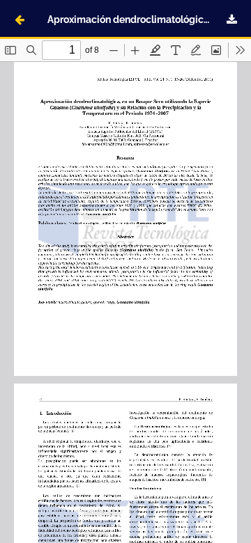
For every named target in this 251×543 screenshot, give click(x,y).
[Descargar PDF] (231, 19)
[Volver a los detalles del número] (19, 19)
